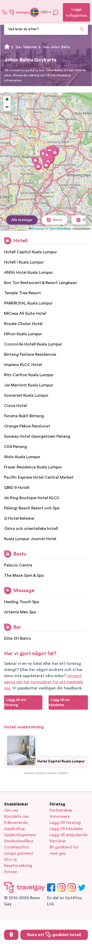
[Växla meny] (4, 12)
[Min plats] (11, 935)
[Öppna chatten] (56, 12)
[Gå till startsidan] (19, 12)
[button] (55, 152)
